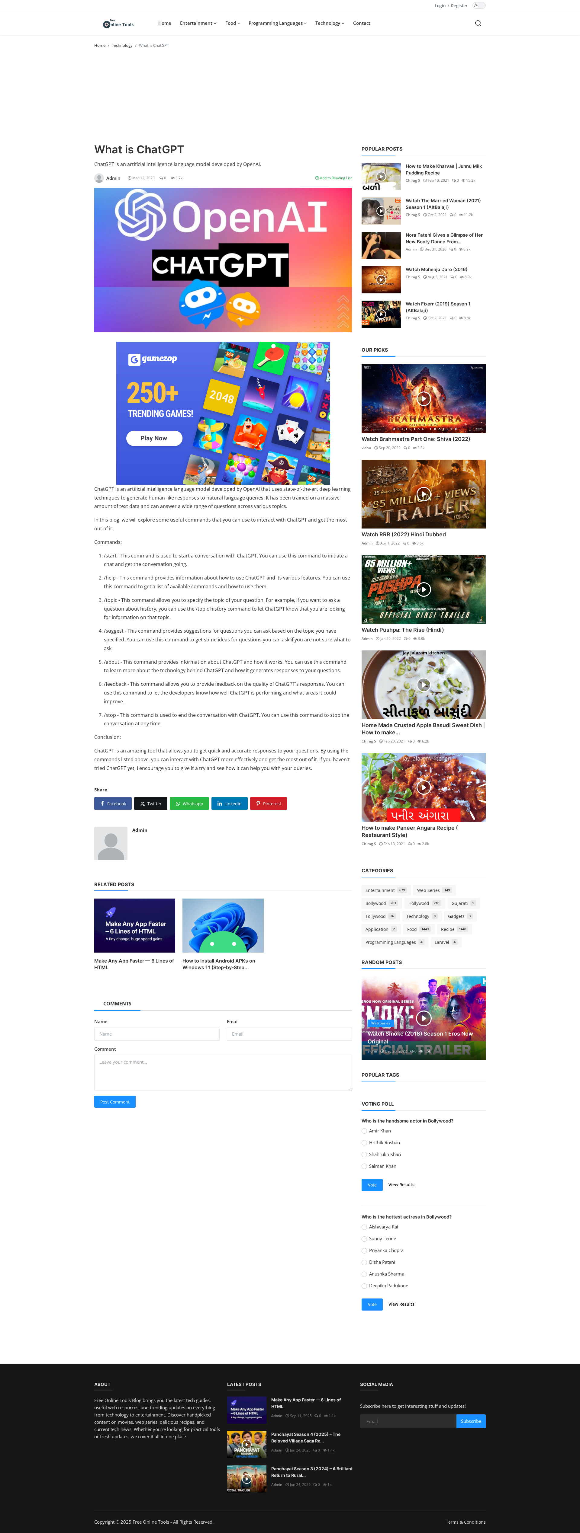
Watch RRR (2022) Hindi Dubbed (404, 534)
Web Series (433, 890)
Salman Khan (382, 1166)
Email (233, 1021)
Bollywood (381, 903)
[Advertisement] (290, 98)
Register (459, 5)
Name (101, 1021)
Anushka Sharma (386, 1274)
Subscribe (471, 1421)
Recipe (453, 929)
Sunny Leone (382, 1238)
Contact (361, 23)
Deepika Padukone (388, 1285)
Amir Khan (380, 1131)
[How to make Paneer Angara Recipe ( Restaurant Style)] (424, 787)
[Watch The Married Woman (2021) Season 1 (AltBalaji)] (381, 211)
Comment (105, 1049)
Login (440, 5)
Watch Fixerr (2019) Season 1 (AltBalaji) (438, 307)
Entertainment (385, 890)
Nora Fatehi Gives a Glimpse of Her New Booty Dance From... (444, 238)
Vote (372, 1185)
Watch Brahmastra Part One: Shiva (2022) (416, 439)
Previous (372, 1018)
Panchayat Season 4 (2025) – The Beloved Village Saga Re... (305, 1437)
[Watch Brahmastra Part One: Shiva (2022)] (424, 398)
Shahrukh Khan (385, 1154)
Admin (139, 830)
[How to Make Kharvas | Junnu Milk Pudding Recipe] (381, 176)
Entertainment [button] (197, 23)
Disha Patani (382, 1262)
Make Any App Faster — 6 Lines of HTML (134, 964)
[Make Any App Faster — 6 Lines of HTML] (246, 1410)
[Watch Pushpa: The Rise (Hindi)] (424, 589)
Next (474, 1018)
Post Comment (115, 1102)
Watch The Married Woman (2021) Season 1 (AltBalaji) (443, 204)
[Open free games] (223, 413)
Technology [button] (328, 23)
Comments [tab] (117, 1003)
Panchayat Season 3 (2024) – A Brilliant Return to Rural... (312, 1472)
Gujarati (463, 903)
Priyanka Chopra (386, 1250)
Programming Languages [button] (276, 23)
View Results (401, 1184)
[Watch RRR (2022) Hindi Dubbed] (424, 494)
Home (164, 23)
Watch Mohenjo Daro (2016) (437, 269)
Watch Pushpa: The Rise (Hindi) (403, 630)
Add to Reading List (335, 177)
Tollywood (380, 916)
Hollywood (423, 903)
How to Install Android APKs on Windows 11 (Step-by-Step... (218, 964)
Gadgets (459, 916)
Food (418, 929)
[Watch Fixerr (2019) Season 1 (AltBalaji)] (381, 314)
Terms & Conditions (466, 1522)
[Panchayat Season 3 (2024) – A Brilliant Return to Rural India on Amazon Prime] (246, 1479)
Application (380, 929)
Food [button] (231, 23)
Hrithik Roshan (384, 1142)
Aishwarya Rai (383, 1227)
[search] (478, 22)
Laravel (445, 942)
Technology (122, 45)
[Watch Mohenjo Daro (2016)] (381, 279)
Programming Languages (394, 942)
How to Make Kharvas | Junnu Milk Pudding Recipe (444, 169)
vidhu (366, 447)
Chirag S (413, 180)
